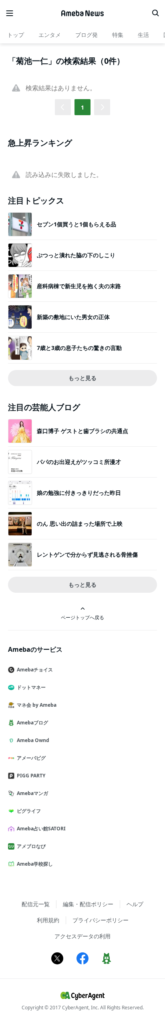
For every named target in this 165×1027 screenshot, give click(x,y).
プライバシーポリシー (100, 920)
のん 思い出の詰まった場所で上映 (80, 523)
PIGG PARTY (31, 775)
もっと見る (82, 378)
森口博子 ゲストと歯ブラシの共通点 (82, 431)
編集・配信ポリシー (88, 904)
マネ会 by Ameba (36, 705)
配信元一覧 (36, 904)
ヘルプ (135, 904)
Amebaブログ (32, 722)
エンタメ (49, 35)
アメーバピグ (31, 757)
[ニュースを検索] (155, 13)
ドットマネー (31, 687)
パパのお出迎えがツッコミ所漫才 (79, 462)
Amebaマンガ (32, 793)
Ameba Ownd (33, 740)
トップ (15, 35)
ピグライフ (29, 810)
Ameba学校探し (35, 863)
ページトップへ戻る (82, 617)
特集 (117, 35)
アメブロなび (31, 846)
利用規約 (48, 920)
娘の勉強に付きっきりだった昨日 (79, 492)
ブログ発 (86, 35)
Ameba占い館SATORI (41, 828)
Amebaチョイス (35, 669)
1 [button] (82, 107)
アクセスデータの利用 (82, 936)
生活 (143, 35)
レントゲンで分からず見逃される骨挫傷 (87, 554)
